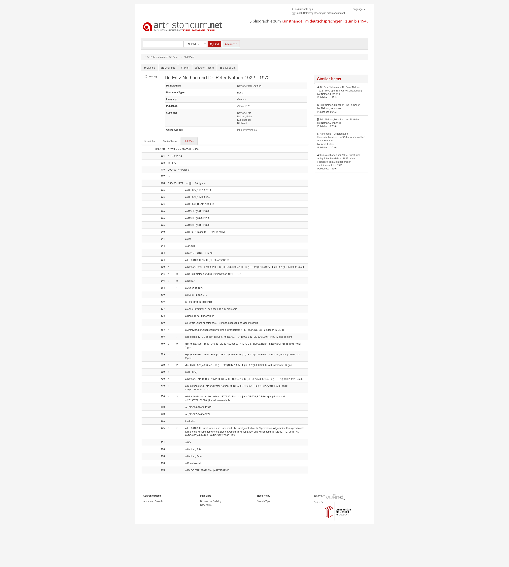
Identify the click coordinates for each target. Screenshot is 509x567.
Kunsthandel (244, 119)
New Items (206, 504)
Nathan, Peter (244, 85)
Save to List (229, 67)
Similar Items (170, 141)
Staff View (189, 141)
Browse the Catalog (210, 501)
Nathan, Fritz (244, 112)
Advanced (231, 44)
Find (216, 44)
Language (357, 9)
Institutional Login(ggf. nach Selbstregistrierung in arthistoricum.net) (319, 11)
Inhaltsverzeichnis (247, 129)
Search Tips (263, 501)
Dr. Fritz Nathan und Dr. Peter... (163, 57)
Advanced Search (153, 501)
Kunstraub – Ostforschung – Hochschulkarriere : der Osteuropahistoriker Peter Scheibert (340, 137)
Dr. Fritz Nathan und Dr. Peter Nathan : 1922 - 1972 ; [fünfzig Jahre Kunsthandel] (339, 88)
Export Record (206, 67)
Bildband (242, 123)
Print (186, 67)
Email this (169, 67)
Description (150, 141)
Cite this (151, 67)
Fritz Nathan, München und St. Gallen (340, 104)
